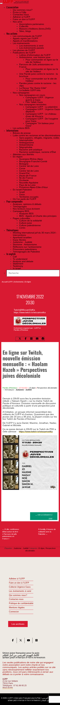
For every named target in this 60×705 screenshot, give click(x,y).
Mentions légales (17, 607)
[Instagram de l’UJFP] (36, 641)
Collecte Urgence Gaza (19, 587)
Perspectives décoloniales (47, 388)
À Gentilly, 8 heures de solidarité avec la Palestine (47, 531)
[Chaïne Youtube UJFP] (28, 641)
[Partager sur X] (19, 339)
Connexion (14, 612)
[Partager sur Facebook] (25, 339)
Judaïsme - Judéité (24, 390)
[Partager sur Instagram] (31, 339)
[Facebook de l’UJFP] (12, 641)
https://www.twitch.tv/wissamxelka (36, 431)
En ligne (28, 282)
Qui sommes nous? (18, 595)
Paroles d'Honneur (10, 388)
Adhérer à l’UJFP (17, 579)
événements (18, 282)
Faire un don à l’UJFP (19, 583)
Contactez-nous (16, 599)
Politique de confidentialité (21, 603)
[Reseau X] (20, 641)
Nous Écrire (8, 688)
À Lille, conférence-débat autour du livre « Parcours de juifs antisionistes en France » (10, 534)
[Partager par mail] (37, 339)
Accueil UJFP (7, 282)
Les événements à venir (20, 591)
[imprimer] (42, 339)
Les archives (18, 624)
